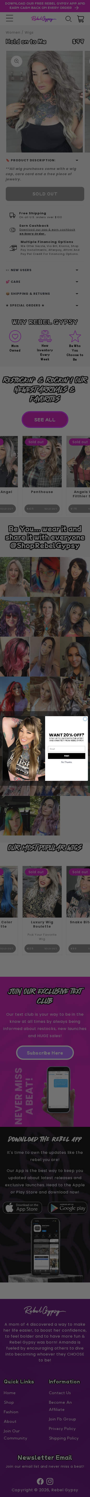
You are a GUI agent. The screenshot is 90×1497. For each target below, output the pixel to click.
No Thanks (66, 762)
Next (66, 756)
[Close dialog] (85, 719)
